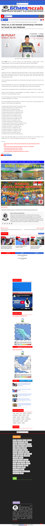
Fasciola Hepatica (21, 444)
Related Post (4, 233)
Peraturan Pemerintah (17, 459)
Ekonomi (15, 444)
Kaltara (22, 417)
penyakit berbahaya (17, 471)
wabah (22, 473)
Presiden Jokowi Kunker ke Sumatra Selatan (21, 247)
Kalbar (14, 417)
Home (2, 22)
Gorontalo (15, 415)
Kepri (14, 419)
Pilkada (27, 461)
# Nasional (9, 155)
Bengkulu (29, 413)
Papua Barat (28, 419)
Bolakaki (15, 442)
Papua (23, 419)
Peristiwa (26, 459)
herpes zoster (16, 469)
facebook (36, 253)
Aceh (14, 413)
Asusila (24, 440)
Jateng (24, 415)
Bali (21, 413)
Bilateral (29, 440)
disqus (22, 253)
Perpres (15, 461)
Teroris (26, 465)
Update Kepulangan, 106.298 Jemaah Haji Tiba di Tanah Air (16, 151)
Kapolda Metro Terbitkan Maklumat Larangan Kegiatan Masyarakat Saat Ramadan (24, 404)
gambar (23, 467)
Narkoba (27, 451)
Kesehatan (15, 449)
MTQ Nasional (21, 451)
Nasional (36, 19)
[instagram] (27, 1)
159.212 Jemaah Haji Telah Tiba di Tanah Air (13, 148)
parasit (22, 469)
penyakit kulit (16, 473)
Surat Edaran (20, 465)
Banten (24, 413)
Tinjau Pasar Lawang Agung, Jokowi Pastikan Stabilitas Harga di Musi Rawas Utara (6, 247)
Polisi (14, 463)
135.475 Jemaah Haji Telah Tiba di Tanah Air (13, 149)
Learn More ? (15, 520)
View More (42, 233)
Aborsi (14, 440)
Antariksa (19, 440)
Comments (29, 380)
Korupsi (20, 449)
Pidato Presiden (21, 461)
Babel (17, 413)
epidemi (19, 467)
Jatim (28, 415)
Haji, (15, 29)
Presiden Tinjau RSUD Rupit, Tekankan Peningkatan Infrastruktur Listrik (36, 247)
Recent (16, 380)
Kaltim (27, 417)
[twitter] (25, 1)
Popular (22, 380)
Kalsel (18, 417)
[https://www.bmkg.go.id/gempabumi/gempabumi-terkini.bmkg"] (22, 331)
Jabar (20, 415)
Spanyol (28, 463)
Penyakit (21, 457)
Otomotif (29, 453)
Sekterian (23, 463)
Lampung (18, 419)
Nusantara (20, 453)
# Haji (5, 155)
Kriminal (25, 449)
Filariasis (29, 444)
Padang (17, 455)
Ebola (26, 442)
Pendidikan (15, 457)
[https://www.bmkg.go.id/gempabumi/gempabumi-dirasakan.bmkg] (22, 364)
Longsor (15, 451)
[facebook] (23, 1)
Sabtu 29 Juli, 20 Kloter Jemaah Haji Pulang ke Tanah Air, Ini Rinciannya (19, 146)
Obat (25, 453)
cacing (14, 467)
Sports (14, 465)
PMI (14, 455)
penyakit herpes (26, 471)
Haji (5, 22)
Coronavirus (21, 442)
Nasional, (18, 29)
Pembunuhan (26, 455)
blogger (8, 253)
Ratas (18, 463)
